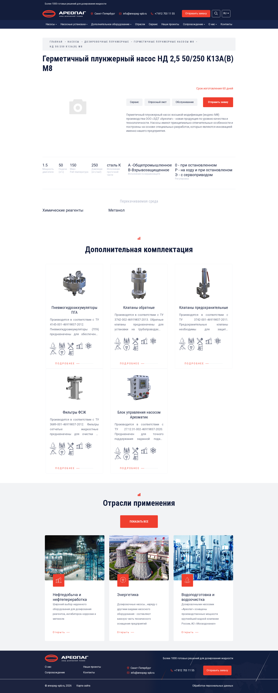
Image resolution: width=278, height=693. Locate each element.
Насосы (50, 24)
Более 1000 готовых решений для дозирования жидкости (75, 3)
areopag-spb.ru (56, 685)
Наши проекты (170, 24)
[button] (216, 13)
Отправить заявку (196, 13)
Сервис (153, 24)
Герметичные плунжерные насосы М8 (164, 41)
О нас (211, 24)
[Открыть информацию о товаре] (74, 316)
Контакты (226, 24)
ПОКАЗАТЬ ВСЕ (139, 521)
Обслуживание (185, 102)
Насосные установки (73, 24)
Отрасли (140, 24)
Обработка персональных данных (212, 685)
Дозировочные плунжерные (106, 41)
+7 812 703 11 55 (165, 13)
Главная (56, 41)
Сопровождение (193, 24)
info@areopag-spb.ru (135, 13)
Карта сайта (83, 685)
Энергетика (128, 594)
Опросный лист (157, 102)
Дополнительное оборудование (110, 24)
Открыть (59, 632)
